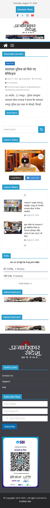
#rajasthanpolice (33, 87)
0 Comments (12, 83)
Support (6, 381)
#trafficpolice (10, 90)
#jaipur (23, 87)
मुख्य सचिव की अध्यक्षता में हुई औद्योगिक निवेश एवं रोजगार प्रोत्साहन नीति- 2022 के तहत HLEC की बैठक (33, 230)
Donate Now (25, 9)
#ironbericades (13, 87)
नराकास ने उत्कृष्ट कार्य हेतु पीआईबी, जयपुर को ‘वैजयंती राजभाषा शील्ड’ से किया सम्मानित (33, 207)
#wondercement (22, 90)
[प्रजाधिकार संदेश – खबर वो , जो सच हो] (5, 45)
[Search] (41, 129)
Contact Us (7, 375)
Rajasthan (10, 63)
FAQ (4, 387)
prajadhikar (26, 79)
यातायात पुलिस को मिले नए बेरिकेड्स (20, 71)
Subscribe (9, 426)
